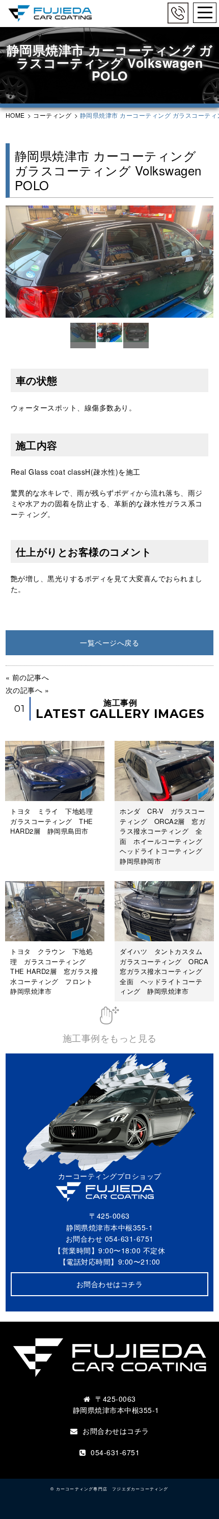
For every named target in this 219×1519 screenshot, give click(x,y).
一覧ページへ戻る (109, 642)
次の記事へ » (27, 690)
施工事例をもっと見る (110, 1037)
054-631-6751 (129, 1238)
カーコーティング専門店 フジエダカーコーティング (112, 1488)
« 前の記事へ (27, 677)
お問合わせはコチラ (109, 1284)
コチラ (138, 1431)
